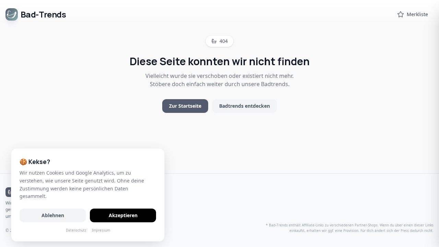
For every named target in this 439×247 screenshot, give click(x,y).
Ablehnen (52, 215)
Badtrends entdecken (244, 106)
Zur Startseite (185, 106)
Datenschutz (76, 230)
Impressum (101, 230)
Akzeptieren (123, 215)
